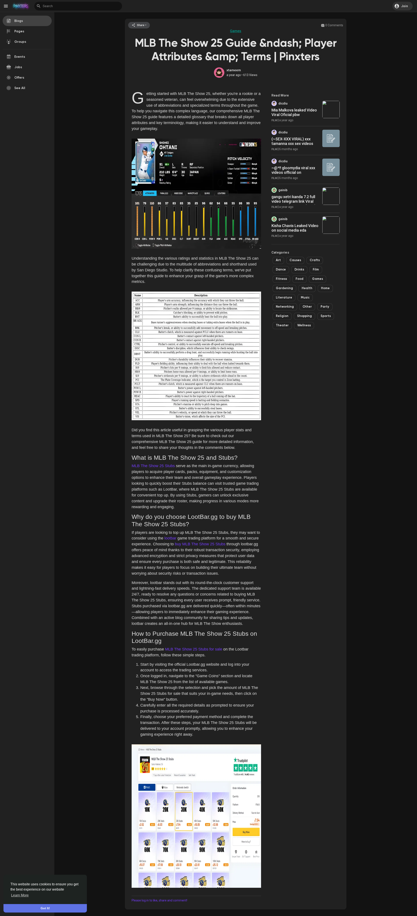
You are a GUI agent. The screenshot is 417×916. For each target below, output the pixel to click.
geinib (282, 190)
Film (274, 120)
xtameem (234, 70)
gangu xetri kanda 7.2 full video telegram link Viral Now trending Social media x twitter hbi (294, 203)
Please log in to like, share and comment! (159, 900)
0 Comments (334, 25)
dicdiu (283, 103)
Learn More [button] (20, 895)
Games (235, 31)
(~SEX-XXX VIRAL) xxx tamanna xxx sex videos (292, 141)
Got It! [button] (45, 908)
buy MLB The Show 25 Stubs (200, 544)
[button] (402, 6)
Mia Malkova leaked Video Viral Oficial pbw (294, 112)
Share (140, 25)
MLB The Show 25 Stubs (153, 466)
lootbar (170, 538)
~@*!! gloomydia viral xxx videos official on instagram (293, 172)
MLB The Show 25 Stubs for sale (193, 649)
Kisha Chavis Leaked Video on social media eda (294, 228)
